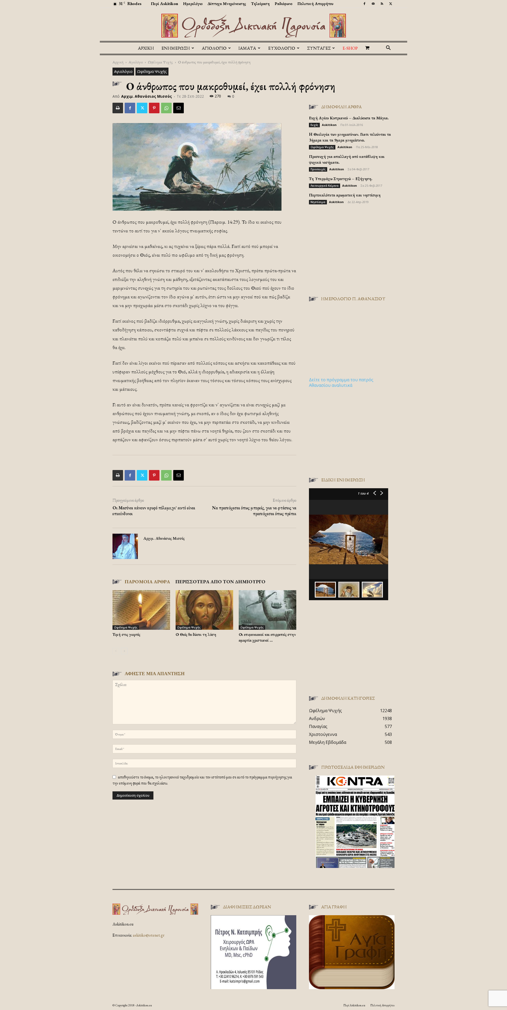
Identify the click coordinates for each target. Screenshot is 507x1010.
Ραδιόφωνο (283, 3)
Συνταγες (319, 48)
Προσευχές (318, 169)
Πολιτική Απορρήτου (315, 3)
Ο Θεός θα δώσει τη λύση (196, 634)
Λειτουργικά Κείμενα (325, 185)
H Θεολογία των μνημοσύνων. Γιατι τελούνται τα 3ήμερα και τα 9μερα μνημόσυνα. (350, 137)
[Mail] (373, 3)
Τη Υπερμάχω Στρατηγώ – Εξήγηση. (340, 178)
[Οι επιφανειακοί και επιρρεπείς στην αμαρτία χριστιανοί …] (267, 610)
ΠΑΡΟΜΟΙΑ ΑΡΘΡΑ (147, 582)
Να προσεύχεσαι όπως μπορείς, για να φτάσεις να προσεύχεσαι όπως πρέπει (254, 510)
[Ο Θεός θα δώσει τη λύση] (204, 610)
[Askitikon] (253, 25)
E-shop (350, 48)
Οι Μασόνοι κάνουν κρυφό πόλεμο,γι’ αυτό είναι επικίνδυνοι (153, 510)
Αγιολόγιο (136, 61)
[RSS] (382, 3)
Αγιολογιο (214, 48)
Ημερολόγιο (193, 3)
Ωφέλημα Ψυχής (160, 61)
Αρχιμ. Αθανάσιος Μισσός (146, 96)
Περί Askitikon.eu (354, 1005)
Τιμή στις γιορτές (126, 634)
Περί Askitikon (164, 3)
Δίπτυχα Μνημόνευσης (227, 3)
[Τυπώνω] (117, 108)
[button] (388, 48)
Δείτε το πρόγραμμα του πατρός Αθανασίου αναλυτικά (341, 382)
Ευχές (314, 125)
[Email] (178, 108)
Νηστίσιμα (318, 202)
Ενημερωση (175, 48)
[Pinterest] (154, 108)
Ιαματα (247, 48)
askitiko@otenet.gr (149, 935)
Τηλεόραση (260, 3)
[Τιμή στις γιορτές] (141, 610)
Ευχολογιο (281, 48)
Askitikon (329, 125)
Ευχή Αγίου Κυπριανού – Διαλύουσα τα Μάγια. (349, 118)
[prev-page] (115, 651)
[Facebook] (364, 3)
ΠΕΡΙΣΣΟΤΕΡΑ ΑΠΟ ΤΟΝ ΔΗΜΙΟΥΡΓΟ (220, 582)
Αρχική (146, 48)
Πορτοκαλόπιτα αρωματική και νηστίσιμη (345, 195)
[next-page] (124, 651)
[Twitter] (391, 3)
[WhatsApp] (166, 108)
